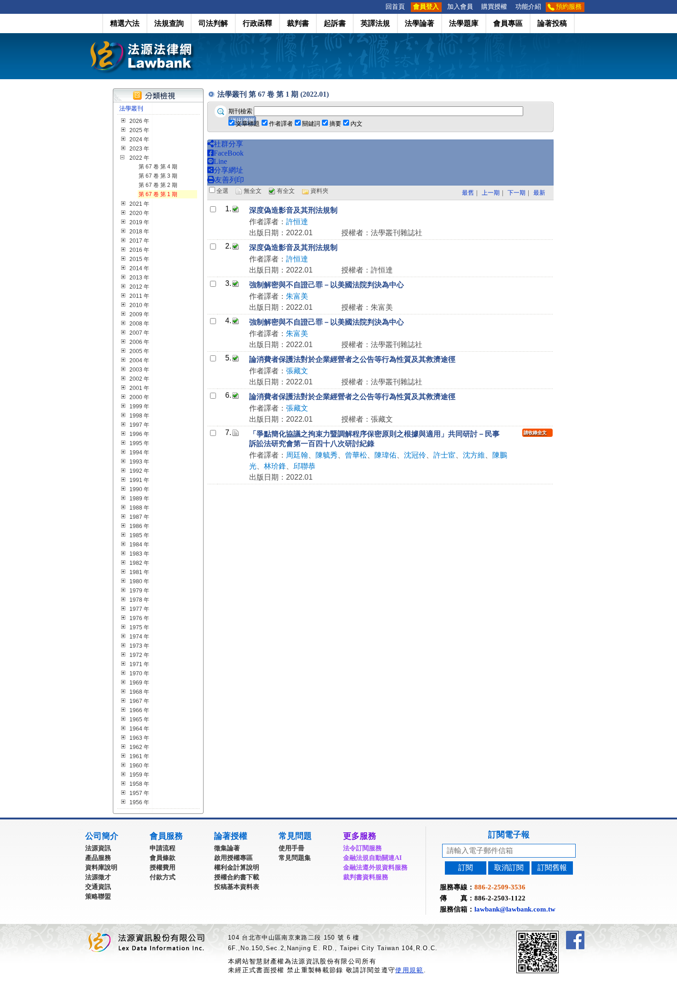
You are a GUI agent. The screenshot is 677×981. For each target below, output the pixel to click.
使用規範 (409, 970)
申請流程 (162, 848)
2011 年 (139, 296)
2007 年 (139, 333)
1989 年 (139, 498)
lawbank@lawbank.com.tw (514, 909)
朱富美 (297, 296)
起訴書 (335, 23)
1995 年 (139, 443)
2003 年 (139, 369)
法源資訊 (98, 848)
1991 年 (139, 480)
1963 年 (139, 738)
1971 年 (139, 664)
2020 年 (139, 213)
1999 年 (139, 406)
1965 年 (139, 719)
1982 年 (139, 563)
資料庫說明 (101, 867)
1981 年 (139, 572)
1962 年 (139, 747)
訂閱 (465, 867)
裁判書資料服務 (365, 877)
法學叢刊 (131, 108)
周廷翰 (297, 455)
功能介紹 (528, 6)
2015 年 (139, 259)
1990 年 (139, 489)
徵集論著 (227, 848)
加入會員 (460, 6)
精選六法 (125, 23)
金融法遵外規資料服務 (375, 867)
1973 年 (139, 646)
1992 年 (139, 471)
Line (220, 161)
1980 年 (139, 581)
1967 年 (139, 701)
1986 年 (139, 526)
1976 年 (139, 618)
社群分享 (228, 144)
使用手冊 (291, 848)
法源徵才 (98, 877)
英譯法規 (375, 23)
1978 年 (139, 600)
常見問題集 (295, 857)
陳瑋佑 (385, 455)
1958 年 (139, 784)
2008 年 (139, 323)
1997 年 (139, 425)
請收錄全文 (535, 432)
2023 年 (139, 148)
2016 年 (139, 250)
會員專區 (508, 23)
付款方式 (162, 877)
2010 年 (139, 305)
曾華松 (356, 455)
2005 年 (139, 351)
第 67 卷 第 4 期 (158, 166)
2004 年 (139, 360)
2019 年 (139, 222)
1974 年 (139, 636)
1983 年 (139, 554)
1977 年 (139, 609)
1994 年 (139, 452)
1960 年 (139, 765)
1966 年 (139, 710)
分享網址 (228, 170)
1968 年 (139, 692)
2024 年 (139, 139)
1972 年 (139, 655)
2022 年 (139, 158)
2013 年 (139, 277)
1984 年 (139, 544)
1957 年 (139, 793)
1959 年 (139, 775)
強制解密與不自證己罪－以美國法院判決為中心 (326, 285)
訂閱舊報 (552, 867)
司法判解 (213, 23)
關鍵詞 (311, 123)
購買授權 (494, 6)
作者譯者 (281, 123)
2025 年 (139, 130)
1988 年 (139, 508)
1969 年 (139, 682)
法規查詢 (169, 23)
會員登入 (426, 6)
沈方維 (474, 455)
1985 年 (139, 535)
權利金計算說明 (236, 867)
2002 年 (139, 379)
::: (378, 6)
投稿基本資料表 (236, 886)
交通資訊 (98, 886)
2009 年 (139, 314)
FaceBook (229, 153)
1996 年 (139, 434)
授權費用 (162, 867)
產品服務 (98, 857)
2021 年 (139, 204)
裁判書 (298, 23)
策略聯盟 (98, 896)
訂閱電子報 (509, 834)
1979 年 (139, 590)
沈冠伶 (415, 455)
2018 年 (139, 231)
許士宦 (444, 455)
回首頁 (395, 6)
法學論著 (419, 23)
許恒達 (297, 222)
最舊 (468, 192)
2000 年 (139, 397)
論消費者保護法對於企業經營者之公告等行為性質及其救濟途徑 (352, 359)
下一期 (516, 192)
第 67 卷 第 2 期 (158, 185)
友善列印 (229, 180)
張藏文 (297, 371)
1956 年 (139, 802)
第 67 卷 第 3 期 (158, 176)
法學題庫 (464, 23)
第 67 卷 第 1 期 (158, 194)
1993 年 (139, 462)
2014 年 (139, 268)
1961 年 (139, 756)
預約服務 (569, 6)
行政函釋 (257, 23)
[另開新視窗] (554, 935)
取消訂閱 (509, 867)
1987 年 (139, 517)
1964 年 (139, 729)
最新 (539, 192)
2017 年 (139, 241)
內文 (356, 123)
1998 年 (139, 415)
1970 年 (139, 673)
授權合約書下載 (236, 877)
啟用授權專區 (233, 857)
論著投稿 (552, 23)
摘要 (335, 123)
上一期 (491, 192)
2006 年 (139, 342)
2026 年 (139, 121)
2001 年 (139, 388)
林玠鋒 (275, 466)
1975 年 (139, 627)
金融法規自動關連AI (372, 857)
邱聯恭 (304, 466)
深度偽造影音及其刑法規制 (293, 210)
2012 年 (139, 287)
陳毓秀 (326, 455)
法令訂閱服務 (362, 848)
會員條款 (162, 857)
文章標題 (248, 123)
